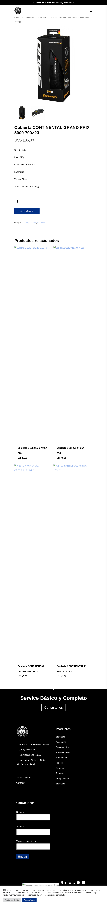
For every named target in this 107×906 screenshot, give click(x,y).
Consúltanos (53, 707)
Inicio (16, 18)
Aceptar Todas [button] (29, 900)
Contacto (20, 783)
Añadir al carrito (27, 211)
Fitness (59, 763)
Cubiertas (42, 18)
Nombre (20, 812)
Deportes (60, 768)
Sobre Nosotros (23, 777)
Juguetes (60, 773)
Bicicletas (60, 737)
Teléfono (20, 827)
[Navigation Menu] (91, 10)
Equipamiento (62, 778)
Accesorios (61, 742)
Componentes (28, 18)
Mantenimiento (63, 752)
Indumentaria (62, 758)
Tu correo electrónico (26, 841)
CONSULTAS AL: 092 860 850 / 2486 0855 (53, 2)
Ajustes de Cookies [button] (12, 900)
